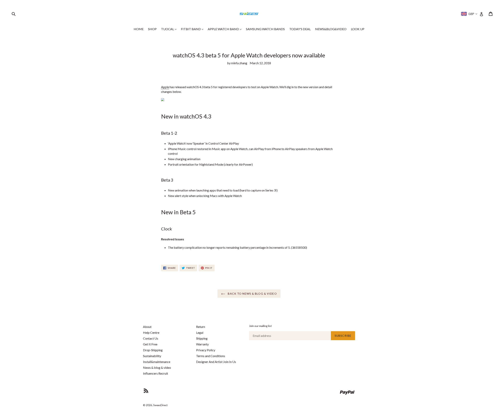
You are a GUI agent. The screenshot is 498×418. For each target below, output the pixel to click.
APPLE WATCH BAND (225, 29)
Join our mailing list (260, 326)
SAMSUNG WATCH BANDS (265, 29)
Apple (165, 87)
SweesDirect (160, 405)
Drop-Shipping (153, 350)
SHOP (152, 29)
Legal (199, 332)
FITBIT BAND (193, 29)
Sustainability (152, 356)
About (147, 326)
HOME (139, 29)
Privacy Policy (205, 350)
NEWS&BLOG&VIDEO (330, 29)
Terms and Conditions (210, 356)
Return (200, 326)
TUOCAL (169, 29)
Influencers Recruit (155, 373)
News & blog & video (157, 367)
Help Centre (151, 332)
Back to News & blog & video (252, 293)
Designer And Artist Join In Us (216, 362)
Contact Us (150, 338)
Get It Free (150, 344)
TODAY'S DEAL (300, 29)
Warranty (202, 344)
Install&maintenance (156, 362)
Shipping (202, 338)
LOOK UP (357, 29)
